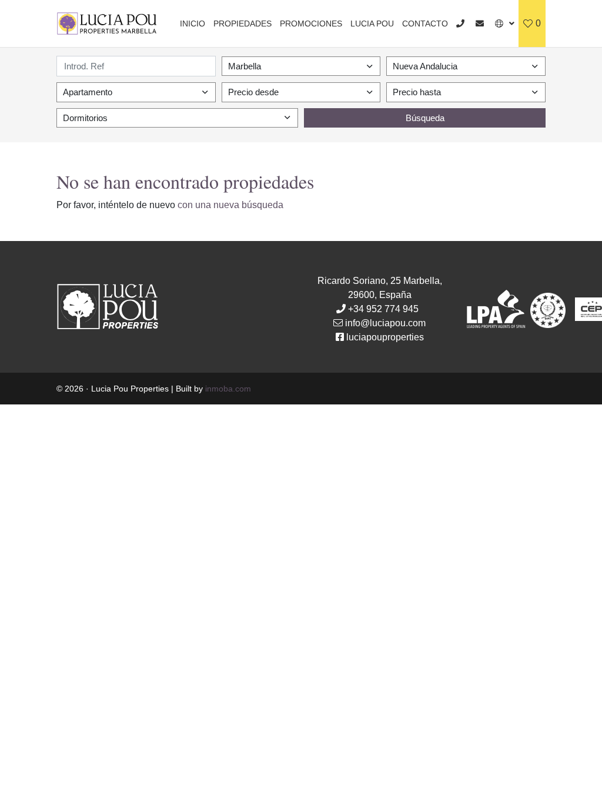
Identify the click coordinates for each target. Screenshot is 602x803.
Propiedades (242, 23)
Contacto (425, 23)
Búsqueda (425, 118)
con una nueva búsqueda (230, 205)
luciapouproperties (385, 337)
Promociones (311, 23)
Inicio (192, 23)
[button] (505, 23)
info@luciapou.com (385, 323)
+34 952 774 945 (383, 309)
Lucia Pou (372, 23)
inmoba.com (228, 388)
